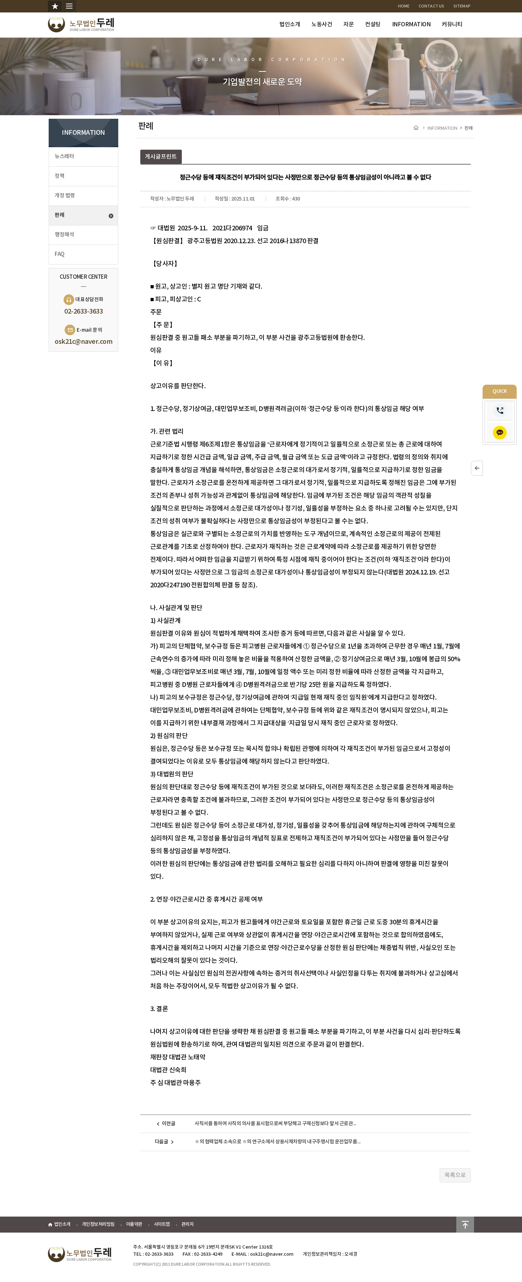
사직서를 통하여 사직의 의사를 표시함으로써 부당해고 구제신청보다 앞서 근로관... (276, 1124)
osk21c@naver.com (83, 342)
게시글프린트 (161, 157)
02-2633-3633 (83, 311)
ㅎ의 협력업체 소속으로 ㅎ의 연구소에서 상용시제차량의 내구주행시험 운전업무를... (278, 1142)
